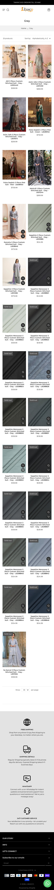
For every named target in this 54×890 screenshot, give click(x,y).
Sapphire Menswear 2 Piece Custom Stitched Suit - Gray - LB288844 (14, 618)
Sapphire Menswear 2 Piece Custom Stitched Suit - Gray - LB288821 (40, 291)
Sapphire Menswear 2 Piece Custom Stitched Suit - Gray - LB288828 (40, 384)
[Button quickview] (23, 71)
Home (23, 28)
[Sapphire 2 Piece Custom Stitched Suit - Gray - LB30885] (39, 218)
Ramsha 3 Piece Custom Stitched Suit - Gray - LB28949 (14, 244)
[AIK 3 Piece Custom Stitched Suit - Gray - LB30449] (14, 61)
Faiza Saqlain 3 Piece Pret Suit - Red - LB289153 (14, 184)
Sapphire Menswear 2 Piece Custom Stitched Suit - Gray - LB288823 (40, 338)
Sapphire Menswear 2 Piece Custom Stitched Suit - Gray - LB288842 (40, 571)
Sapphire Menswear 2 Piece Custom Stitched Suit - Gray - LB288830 (14, 431)
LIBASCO (30, 884)
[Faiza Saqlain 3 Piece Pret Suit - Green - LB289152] (39, 112)
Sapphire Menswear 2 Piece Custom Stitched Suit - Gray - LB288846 (40, 618)
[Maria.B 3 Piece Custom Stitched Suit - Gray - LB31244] (39, 168)
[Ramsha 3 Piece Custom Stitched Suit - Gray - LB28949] (14, 221)
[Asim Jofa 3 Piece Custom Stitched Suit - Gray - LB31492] (39, 62)
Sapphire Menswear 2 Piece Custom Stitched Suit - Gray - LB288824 (14, 384)
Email (6, 863)
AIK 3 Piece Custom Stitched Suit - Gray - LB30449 (14, 83)
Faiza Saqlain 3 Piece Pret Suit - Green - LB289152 (40, 131)
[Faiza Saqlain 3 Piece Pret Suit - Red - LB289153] (14, 165)
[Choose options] (23, 75)
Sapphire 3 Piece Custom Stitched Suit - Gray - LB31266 (14, 291)
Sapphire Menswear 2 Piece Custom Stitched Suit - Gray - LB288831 (40, 431)
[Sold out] (48, 283)
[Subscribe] (48, 863)
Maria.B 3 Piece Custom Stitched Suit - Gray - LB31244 (40, 190)
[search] (8, 9)
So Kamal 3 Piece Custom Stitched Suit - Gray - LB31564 (14, 672)
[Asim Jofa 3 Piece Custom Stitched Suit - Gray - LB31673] (14, 114)
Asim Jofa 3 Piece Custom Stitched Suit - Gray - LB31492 (40, 84)
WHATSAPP (27, 786)
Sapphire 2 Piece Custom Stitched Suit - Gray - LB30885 (39, 237)
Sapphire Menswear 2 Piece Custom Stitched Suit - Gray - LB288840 (14, 571)
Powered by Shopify (27, 888)
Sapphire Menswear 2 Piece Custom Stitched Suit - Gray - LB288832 (14, 478)
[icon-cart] (48, 9)
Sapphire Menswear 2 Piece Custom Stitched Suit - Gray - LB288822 (14, 338)
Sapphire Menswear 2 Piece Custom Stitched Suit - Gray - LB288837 (40, 525)
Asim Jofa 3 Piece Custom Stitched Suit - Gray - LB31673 (14, 137)
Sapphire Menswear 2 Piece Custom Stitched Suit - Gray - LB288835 (14, 525)
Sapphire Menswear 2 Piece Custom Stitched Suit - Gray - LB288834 (40, 478)
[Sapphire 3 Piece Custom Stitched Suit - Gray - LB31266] (14, 272)
